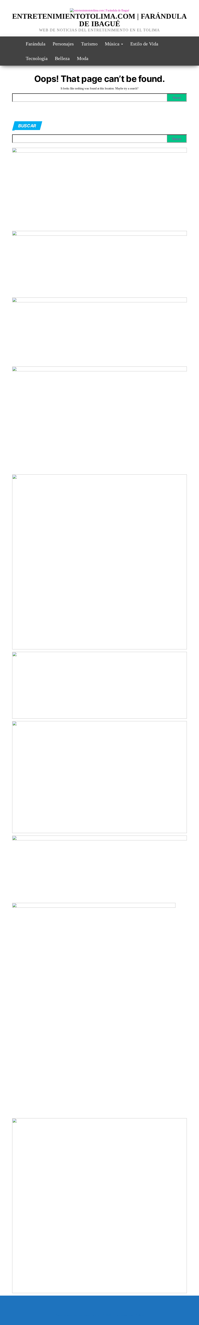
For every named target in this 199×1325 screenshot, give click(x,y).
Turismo (89, 43)
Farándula (35, 43)
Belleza (62, 58)
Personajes (63, 43)
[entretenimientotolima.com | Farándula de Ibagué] (15, 43)
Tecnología (37, 58)
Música (113, 43)
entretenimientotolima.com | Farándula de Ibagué (99, 20)
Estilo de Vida (144, 43)
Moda (82, 58)
